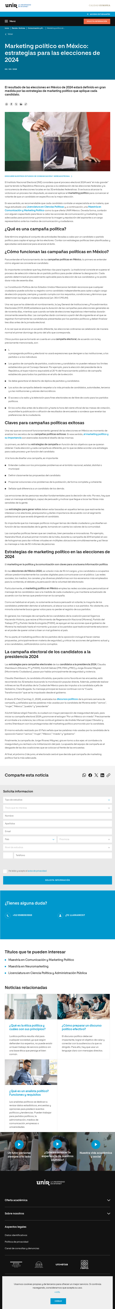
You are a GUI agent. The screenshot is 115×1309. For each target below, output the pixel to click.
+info (57, 1292)
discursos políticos (67, 699)
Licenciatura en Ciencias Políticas (45, 207)
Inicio (7, 28)
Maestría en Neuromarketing (28, 966)
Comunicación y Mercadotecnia (40, 28)
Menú (13, 21)
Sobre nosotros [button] (14, 1213)
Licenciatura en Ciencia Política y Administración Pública (47, 973)
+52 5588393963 (22, 915)
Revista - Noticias (18, 28)
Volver (10, 34)
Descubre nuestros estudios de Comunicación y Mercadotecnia (37, 176)
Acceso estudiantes (100, 14)
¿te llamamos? (75, 915)
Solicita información (97, 21)
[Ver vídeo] (19, 1145)
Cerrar (58, 1301)
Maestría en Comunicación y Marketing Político (41, 959)
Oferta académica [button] (16, 1200)
